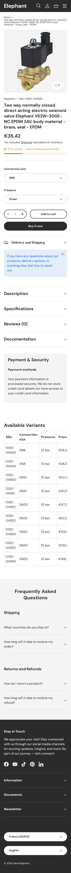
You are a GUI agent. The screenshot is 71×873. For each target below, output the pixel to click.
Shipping (26, 142)
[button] (56, 6)
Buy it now (35, 226)
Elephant (9, 99)
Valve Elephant (21, 863)
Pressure (10, 190)
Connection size (15, 169)
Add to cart (48, 214)
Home (7, 17)
